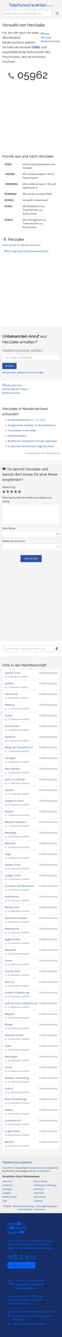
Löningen (10, 758)
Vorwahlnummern (37, 1167)
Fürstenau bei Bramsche (19, 886)
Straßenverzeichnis (26, 420)
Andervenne (12, 896)
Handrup (10, 736)
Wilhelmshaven (9, 1196)
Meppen (10, 1014)
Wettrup (10, 704)
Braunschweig (40, 1181)
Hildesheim (38, 1193)
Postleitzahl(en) (17, 435)
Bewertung (8, 487)
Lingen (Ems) (12, 1131)
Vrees (8, 1046)
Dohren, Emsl (12, 673)
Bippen (9, 811)
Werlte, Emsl (12, 907)
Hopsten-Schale (14, 1035)
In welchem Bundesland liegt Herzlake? (31, 446)
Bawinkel (10, 843)
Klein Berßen (12, 768)
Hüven (8, 715)
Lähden (9, 683)
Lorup (8, 1067)
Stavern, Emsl (13, 864)
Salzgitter (6, 1193)
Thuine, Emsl (12, 971)
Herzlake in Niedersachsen (25, 409)
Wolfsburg (38, 1189)
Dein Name (8, 528)
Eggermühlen (13, 939)
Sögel (8, 854)
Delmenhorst (39, 1196)
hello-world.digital (21, 1265)
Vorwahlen (7, 1167)
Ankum (9, 1088)
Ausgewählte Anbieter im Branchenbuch (32, 425)
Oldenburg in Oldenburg (44, 1185)
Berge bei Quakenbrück (19, 747)
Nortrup (9, 982)
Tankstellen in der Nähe (22, 430)
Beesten (9, 1142)
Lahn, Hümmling (15, 779)
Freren (8, 960)
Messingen (11, 1056)
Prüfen (9, 366)
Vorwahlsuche (43, 1171)
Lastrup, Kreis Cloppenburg (21, 1003)
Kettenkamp (12, 928)
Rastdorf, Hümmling (17, 1078)
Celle (4, 1200)
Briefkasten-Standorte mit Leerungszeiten (32, 441)
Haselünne (11, 694)
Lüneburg (37, 1200)
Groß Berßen (12, 726)
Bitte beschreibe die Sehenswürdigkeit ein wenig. (27, 499)
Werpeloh (10, 950)
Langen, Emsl (12, 875)
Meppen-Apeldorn (16, 822)
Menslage (10, 832)
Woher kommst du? (13, 541)
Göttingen (7, 1189)
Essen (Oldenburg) (16, 1099)
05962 (36, 47)
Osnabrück (7, 1185)
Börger (9, 1024)
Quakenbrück (13, 1120)
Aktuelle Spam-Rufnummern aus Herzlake (23, 372)
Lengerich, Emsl (14, 800)
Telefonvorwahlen (31, 5)
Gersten (9, 790)
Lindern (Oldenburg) (17, 992)
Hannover (7, 1181)
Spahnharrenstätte (16, 918)
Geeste (9, 1109)
